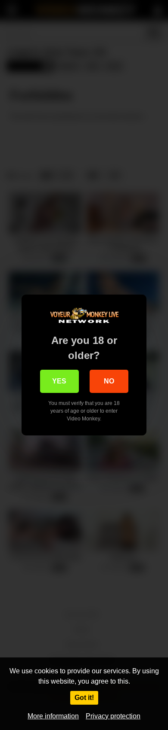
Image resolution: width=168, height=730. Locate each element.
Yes (59, 381)
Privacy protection (113, 716)
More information (53, 716)
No (109, 381)
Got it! (84, 697)
